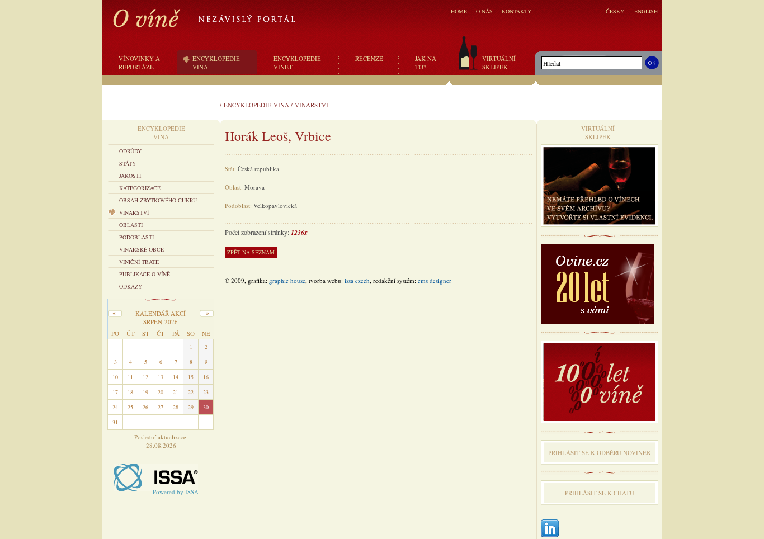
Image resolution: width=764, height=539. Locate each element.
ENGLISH (646, 11)
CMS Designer (434, 280)
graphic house (287, 280)
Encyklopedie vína (256, 105)
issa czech (357, 280)
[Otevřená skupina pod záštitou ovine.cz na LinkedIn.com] (550, 529)
